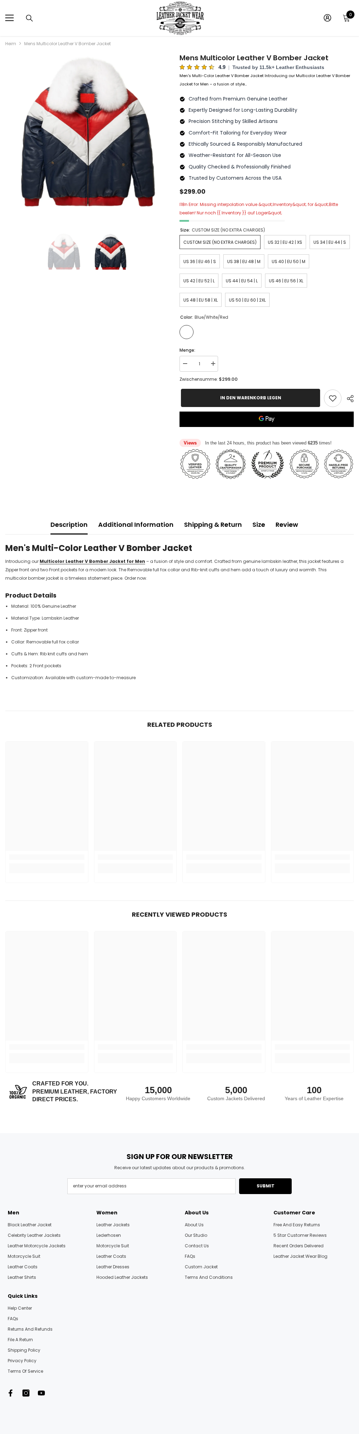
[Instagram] (26, 1393)
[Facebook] (10, 1393)
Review (287, 524)
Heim (10, 44)
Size (258, 524)
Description (69, 524)
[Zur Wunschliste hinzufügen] (332, 398)
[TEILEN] (347, 398)
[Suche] (29, 18)
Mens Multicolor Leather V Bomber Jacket (254, 58)
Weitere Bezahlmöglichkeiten (267, 431)
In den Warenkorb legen (249, 398)
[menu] (9, 18)
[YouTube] (41, 1393)
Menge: (187, 350)
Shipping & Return (213, 524)
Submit (266, 1186)
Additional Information (136, 524)
